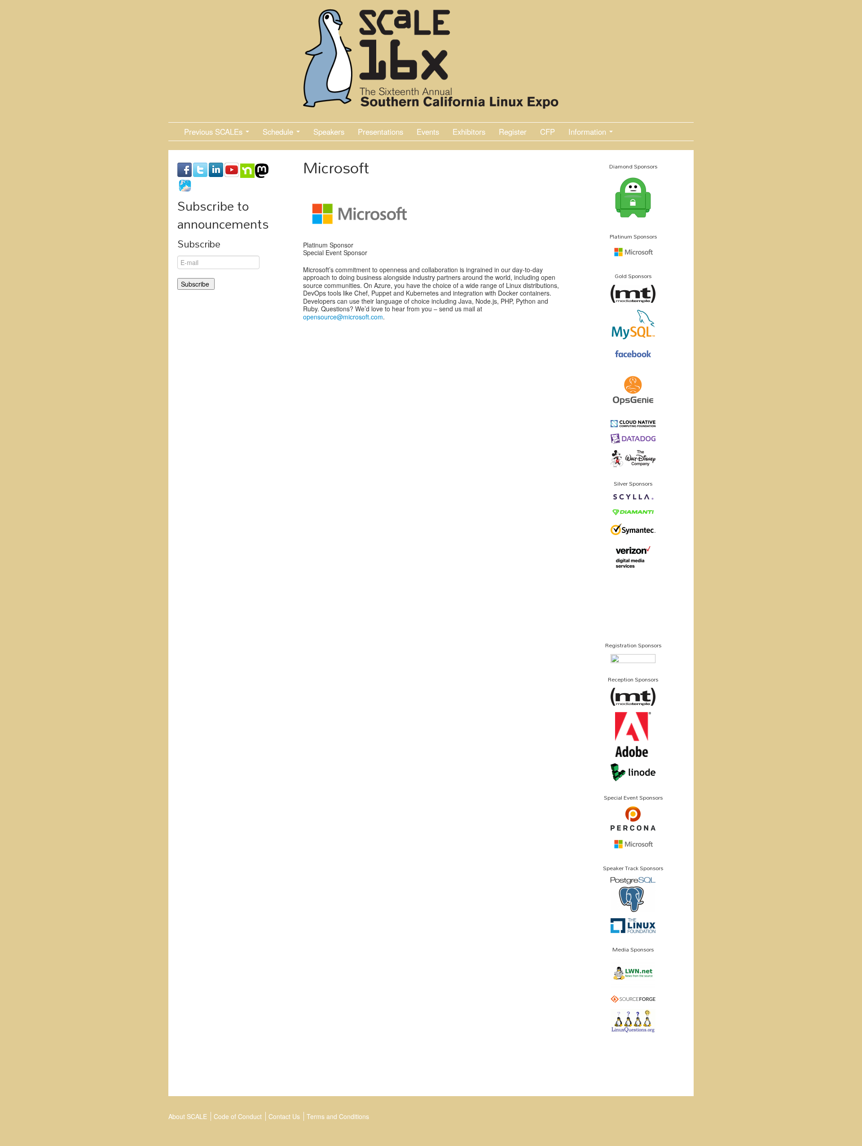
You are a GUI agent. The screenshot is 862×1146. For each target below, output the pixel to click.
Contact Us (284, 1116)
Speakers (328, 131)
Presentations (380, 131)
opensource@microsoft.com (343, 316)
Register (513, 131)
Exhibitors (469, 131)
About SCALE (187, 1116)
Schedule (279, 131)
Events (428, 131)
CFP (547, 131)
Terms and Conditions (338, 1116)
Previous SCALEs (214, 131)
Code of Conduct (238, 1116)
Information (588, 131)
